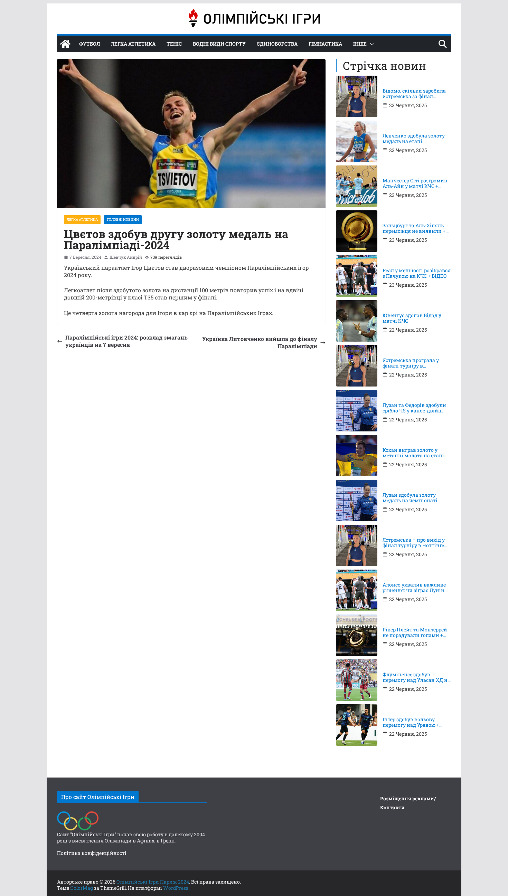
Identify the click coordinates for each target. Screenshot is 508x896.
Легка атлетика (133, 43)
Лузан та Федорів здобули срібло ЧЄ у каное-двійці (414, 408)
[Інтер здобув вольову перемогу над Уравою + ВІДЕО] (356, 725)
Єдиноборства (277, 43)
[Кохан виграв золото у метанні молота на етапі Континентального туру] (356, 455)
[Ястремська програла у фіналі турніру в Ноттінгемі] (356, 366)
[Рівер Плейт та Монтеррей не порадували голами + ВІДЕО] (356, 635)
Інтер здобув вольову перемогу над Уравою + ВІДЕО (411, 722)
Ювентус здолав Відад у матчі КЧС (412, 318)
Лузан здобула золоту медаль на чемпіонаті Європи (410, 498)
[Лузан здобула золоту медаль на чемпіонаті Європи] (356, 500)
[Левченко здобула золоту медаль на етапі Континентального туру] (356, 141)
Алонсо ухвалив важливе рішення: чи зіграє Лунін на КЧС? (414, 588)
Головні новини (123, 219)
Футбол (89, 43)
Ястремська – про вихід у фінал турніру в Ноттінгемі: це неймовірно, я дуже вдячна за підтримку (417, 543)
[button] (370, 44)
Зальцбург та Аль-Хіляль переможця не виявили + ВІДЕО (414, 229)
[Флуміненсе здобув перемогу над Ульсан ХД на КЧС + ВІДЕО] (356, 680)
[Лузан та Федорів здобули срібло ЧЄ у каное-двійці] (356, 410)
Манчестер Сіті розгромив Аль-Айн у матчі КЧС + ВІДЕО (415, 184)
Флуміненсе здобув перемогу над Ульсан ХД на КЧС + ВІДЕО (416, 678)
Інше (360, 43)
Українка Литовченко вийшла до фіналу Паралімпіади (259, 342)
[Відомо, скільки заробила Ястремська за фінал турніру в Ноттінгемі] (356, 96)
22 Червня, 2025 (408, 330)
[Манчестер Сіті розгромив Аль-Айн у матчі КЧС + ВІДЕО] (356, 186)
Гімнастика (325, 43)
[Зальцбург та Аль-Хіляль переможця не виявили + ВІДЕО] (356, 231)
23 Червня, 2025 (408, 105)
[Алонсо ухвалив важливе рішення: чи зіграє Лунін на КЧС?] (356, 590)
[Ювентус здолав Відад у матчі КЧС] (356, 321)
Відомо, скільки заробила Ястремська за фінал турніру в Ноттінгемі (414, 94)
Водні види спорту (219, 43)
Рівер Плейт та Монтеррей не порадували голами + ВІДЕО (415, 633)
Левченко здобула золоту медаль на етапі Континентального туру (414, 139)
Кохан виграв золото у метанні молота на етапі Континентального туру (413, 453)
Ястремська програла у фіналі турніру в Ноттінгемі (411, 363)
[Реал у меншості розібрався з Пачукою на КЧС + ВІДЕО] (356, 276)
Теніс (174, 43)
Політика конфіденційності (91, 853)
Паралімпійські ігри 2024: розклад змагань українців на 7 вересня (126, 341)
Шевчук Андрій (126, 257)
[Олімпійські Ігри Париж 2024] (65, 44)
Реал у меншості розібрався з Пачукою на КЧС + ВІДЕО (417, 273)
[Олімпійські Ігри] (77, 813)
